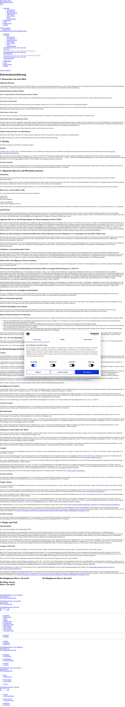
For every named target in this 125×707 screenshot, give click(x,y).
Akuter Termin (6, 29)
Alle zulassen (87, 372)
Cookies (5, 641)
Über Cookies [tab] (88, 339)
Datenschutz (6, 644)
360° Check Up (11, 9)
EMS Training (10, 14)
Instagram (6, 635)
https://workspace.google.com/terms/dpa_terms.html (82, 504)
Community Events (8, 630)
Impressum (6, 642)
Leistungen (6, 8)
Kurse (8, 17)
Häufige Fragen (7, 23)
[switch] (53, 365)
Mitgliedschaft (7, 20)
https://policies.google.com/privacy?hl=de (101, 567)
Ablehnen (38, 372)
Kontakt (5, 25)
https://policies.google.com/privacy (95, 491)
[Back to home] (6, 2)
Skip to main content (5, 0)
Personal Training (11, 19)
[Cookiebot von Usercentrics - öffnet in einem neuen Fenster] (91, 334)
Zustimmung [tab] (37, 339)
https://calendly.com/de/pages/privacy (92, 457)
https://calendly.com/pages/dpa (76, 470)
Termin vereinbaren (5, 28)
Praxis (5, 22)
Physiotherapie (11, 11)
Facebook (6, 636)
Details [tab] (62, 339)
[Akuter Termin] (1, 69)
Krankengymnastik (12, 13)
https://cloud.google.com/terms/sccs (110, 504)
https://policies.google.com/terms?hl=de (10, 568)
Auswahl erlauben (62, 372)
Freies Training (11, 16)
